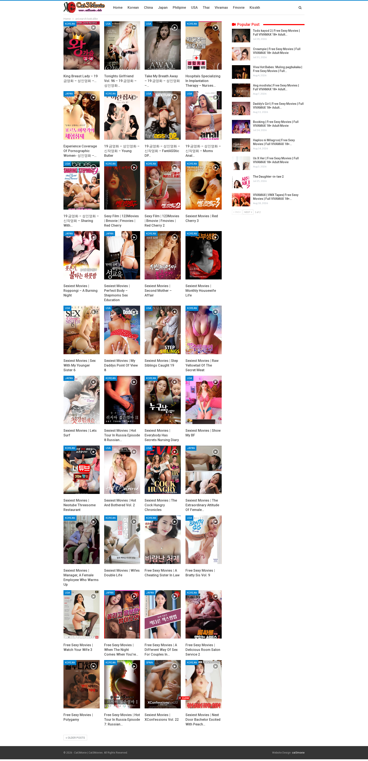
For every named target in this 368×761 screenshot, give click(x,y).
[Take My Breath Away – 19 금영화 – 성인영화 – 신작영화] (163, 45)
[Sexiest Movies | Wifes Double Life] (122, 539)
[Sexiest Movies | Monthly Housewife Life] (203, 255)
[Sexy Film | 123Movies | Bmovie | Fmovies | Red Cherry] (122, 185)
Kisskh (255, 8)
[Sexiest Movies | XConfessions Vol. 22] (163, 684)
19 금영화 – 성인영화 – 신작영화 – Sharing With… (81, 220)
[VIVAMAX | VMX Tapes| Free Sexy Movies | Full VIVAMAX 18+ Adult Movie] (241, 200)
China (148, 8)
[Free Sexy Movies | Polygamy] (81, 684)
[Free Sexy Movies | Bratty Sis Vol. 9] (203, 539)
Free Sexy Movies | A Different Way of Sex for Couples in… (161, 649)
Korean (133, 8)
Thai (206, 8)
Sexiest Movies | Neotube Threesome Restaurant (79, 505)
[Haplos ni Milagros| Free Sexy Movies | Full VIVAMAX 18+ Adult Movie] (241, 145)
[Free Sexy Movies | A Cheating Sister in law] (163, 539)
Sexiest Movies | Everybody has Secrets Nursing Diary (162, 435)
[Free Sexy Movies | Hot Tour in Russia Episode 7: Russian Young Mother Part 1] (122, 684)
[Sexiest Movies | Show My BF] (203, 400)
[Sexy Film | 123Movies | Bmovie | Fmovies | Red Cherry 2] (163, 185)
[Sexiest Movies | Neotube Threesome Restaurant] (81, 470)
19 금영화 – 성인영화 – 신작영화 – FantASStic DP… (162, 151)
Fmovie (238, 8)
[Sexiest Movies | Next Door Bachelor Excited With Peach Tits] (203, 684)
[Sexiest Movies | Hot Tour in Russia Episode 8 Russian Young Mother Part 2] (122, 400)
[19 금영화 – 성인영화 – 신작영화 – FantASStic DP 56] (163, 115)
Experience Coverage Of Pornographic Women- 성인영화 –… (80, 151)
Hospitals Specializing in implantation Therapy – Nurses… (202, 81)
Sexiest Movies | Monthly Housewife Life (200, 290)
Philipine (179, 8)
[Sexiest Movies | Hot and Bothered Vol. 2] (122, 470)
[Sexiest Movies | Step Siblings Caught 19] (163, 330)
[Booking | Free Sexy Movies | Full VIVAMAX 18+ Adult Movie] (241, 127)
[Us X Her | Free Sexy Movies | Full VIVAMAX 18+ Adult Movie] (241, 163)
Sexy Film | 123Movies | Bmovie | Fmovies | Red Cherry (121, 220)
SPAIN (149, 662)
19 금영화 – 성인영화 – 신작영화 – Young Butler (121, 151)
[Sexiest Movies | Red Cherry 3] (203, 185)
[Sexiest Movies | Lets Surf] (81, 400)
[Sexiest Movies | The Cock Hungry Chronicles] (163, 470)
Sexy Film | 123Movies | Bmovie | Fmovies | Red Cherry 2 (162, 220)
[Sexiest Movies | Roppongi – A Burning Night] (81, 255)
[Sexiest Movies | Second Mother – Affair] (163, 255)
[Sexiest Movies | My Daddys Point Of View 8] (122, 330)
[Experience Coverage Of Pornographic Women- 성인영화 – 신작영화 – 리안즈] (81, 115)
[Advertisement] (184, 730)
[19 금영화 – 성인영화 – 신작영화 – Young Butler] (122, 115)
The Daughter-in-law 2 (268, 176)
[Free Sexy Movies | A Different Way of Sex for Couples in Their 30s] (163, 614)
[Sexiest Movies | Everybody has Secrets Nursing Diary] (163, 400)
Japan (163, 8)
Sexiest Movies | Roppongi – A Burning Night (80, 290)
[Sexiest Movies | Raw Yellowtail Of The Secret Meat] (203, 330)
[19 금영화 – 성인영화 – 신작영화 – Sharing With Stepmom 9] (81, 185)
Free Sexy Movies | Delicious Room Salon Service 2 (202, 649)
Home (117, 8)
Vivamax (221, 8)
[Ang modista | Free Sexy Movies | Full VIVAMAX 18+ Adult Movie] (241, 90)
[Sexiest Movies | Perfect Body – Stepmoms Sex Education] (122, 255)
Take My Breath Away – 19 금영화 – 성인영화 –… (162, 81)
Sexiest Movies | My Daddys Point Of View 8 (121, 365)
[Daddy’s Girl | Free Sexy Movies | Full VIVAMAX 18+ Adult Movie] (241, 108)
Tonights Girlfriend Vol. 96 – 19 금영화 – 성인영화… (120, 81)
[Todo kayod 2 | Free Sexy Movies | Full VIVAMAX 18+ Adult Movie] (241, 35)
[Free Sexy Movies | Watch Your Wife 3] (81, 614)
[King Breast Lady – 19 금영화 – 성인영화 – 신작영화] (81, 45)
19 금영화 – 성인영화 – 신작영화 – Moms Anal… (203, 151)
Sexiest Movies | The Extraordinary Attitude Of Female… (202, 505)
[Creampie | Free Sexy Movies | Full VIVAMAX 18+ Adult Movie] (241, 54)
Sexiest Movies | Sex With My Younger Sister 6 (79, 365)
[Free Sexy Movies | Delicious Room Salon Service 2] (203, 614)
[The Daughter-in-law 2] (241, 181)
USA (194, 8)
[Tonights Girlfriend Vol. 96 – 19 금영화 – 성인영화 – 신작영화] (122, 45)
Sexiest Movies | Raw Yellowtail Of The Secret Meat (201, 365)
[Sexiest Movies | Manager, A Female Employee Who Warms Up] (81, 539)
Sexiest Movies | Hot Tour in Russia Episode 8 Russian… (122, 435)
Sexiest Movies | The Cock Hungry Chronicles (161, 505)
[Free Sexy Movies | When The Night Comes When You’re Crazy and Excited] (122, 614)
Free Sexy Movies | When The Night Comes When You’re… (121, 649)
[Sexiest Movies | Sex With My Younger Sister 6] (81, 330)
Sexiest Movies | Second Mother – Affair (158, 290)
